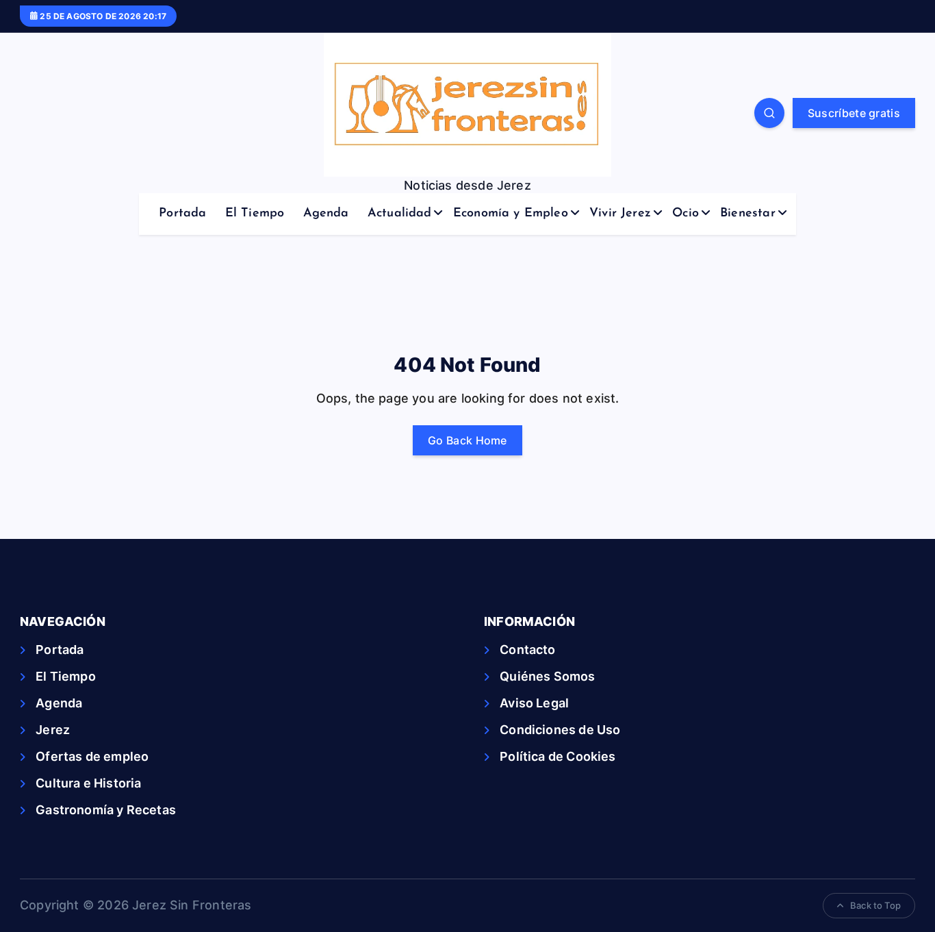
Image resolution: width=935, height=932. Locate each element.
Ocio (685, 213)
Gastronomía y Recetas (106, 810)
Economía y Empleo (510, 213)
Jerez (53, 729)
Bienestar (748, 213)
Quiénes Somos (547, 676)
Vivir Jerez (620, 213)
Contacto (527, 649)
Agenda (326, 213)
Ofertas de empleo (92, 756)
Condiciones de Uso (560, 729)
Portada (182, 213)
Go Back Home (467, 440)
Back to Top (875, 905)
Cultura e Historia (88, 783)
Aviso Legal (534, 703)
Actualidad (400, 213)
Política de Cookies (557, 756)
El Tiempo (255, 213)
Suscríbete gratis (854, 113)
